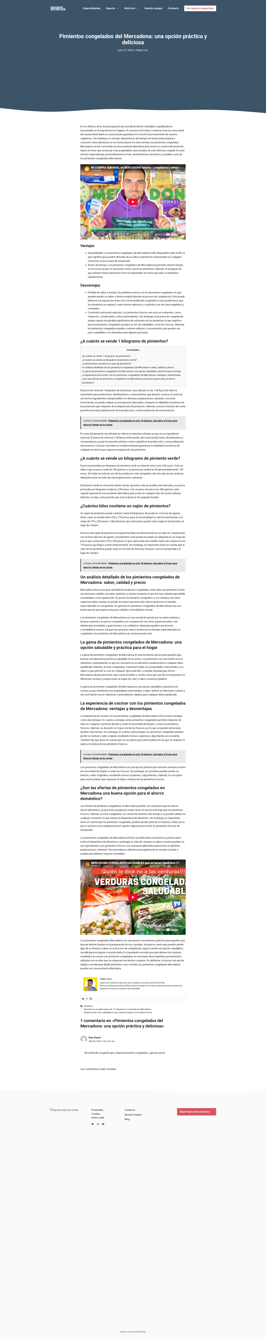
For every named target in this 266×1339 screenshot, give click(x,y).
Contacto (173, 8)
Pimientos (88, 1006)
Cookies (95, 1113)
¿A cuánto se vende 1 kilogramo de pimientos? (106, 356)
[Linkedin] (83, 998)
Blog (127, 1119)
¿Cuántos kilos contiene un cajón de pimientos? (106, 363)
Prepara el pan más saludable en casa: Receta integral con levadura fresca (118, 1012)
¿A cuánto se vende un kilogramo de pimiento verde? (109, 359)
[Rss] (91, 998)
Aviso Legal (97, 1117)
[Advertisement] (133, 73)
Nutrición (129, 8)
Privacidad (97, 1110)
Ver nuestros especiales (200, 8)
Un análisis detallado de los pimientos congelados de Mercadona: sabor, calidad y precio (128, 367)
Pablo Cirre (142, 50)
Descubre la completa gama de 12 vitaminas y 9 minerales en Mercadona (117, 1009)
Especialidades (91, 8)
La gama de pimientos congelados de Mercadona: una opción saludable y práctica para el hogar (131, 371)
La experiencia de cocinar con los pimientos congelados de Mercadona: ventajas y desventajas (131, 375)
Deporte (110, 8)
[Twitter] (87, 998)
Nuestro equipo (153, 8)
